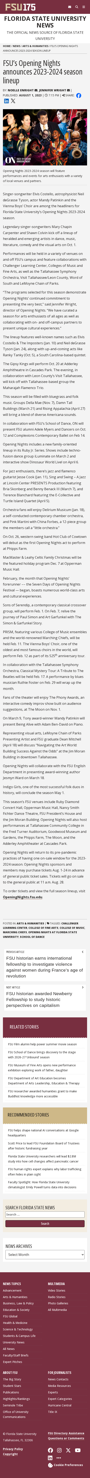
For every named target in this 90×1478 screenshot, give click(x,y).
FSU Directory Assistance (66, 1433)
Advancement (12, 1290)
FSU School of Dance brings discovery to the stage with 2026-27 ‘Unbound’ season (42, 1054)
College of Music (72, 928)
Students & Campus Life (19, 1336)
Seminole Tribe (13, 1405)
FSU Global (10, 1316)
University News (13, 1342)
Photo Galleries (58, 1303)
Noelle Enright (21, 90)
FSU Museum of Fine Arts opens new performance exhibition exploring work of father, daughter (42, 1067)
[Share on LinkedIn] (6, 100)
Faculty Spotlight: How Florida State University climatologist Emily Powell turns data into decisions (42, 1184)
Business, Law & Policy (18, 1303)
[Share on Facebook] (78, 95)
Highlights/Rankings (16, 1399)
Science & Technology (18, 1329)
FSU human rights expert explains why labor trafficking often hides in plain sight (44, 1171)
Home (7, 46)
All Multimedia (57, 1310)
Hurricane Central (59, 1405)
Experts (53, 1392)
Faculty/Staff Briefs (15, 1355)
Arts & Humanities (35, 46)
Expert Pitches (12, 1362)
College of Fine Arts (43, 928)
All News (9, 1349)
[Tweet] (13, 100)
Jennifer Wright (52, 90)
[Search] (76, 6)
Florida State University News (45, 21)
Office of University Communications (15, 1414)
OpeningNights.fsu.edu (22, 897)
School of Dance (32, 937)
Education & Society (16, 1310)
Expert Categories (60, 1399)
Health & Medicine (15, 1323)
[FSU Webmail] (69, 6)
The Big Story (12, 1379)
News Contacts (58, 1379)
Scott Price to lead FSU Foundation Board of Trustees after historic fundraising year (44, 1145)
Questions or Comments (66, 1438)
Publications (11, 1392)
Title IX (52, 1412)
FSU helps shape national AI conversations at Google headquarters (43, 1132)
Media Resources (59, 1386)
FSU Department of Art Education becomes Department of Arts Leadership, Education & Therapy (44, 1080)
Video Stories (56, 1290)
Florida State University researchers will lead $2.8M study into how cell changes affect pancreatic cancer (43, 1158)
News (16, 46)
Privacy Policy (13, 1449)
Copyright (10, 1454)
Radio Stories (57, 1297)
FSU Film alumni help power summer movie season (42, 1044)
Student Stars (12, 1386)
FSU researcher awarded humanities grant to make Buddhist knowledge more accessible (42, 1093)
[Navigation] (83, 6)
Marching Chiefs (15, 932)
